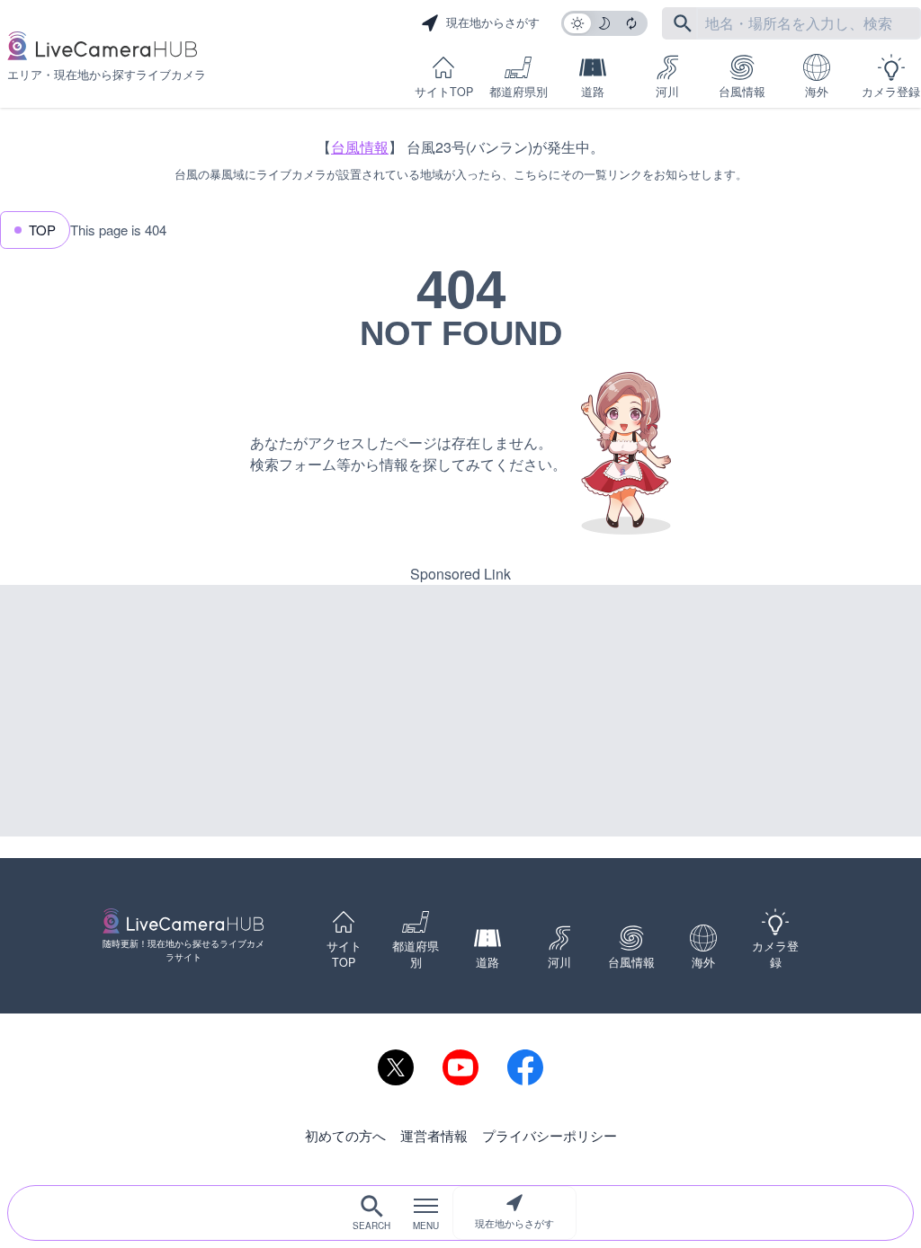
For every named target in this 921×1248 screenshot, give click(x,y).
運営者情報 (434, 1135)
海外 (816, 92)
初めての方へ (345, 1135)
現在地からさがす (514, 1223)
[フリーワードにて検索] (682, 23)
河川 (667, 92)
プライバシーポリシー (549, 1135)
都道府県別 (518, 92)
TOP (42, 229)
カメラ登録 (891, 92)
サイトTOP (444, 92)
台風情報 (742, 92)
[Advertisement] (460, 710)
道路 (592, 92)
